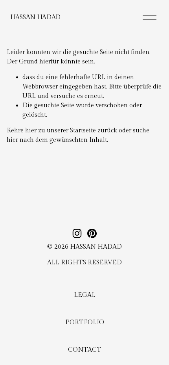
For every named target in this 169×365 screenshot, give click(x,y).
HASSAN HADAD (35, 17)
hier (31, 130)
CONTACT (84, 350)
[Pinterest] (92, 233)
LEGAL (85, 295)
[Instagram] (77, 233)
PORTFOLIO (84, 322)
